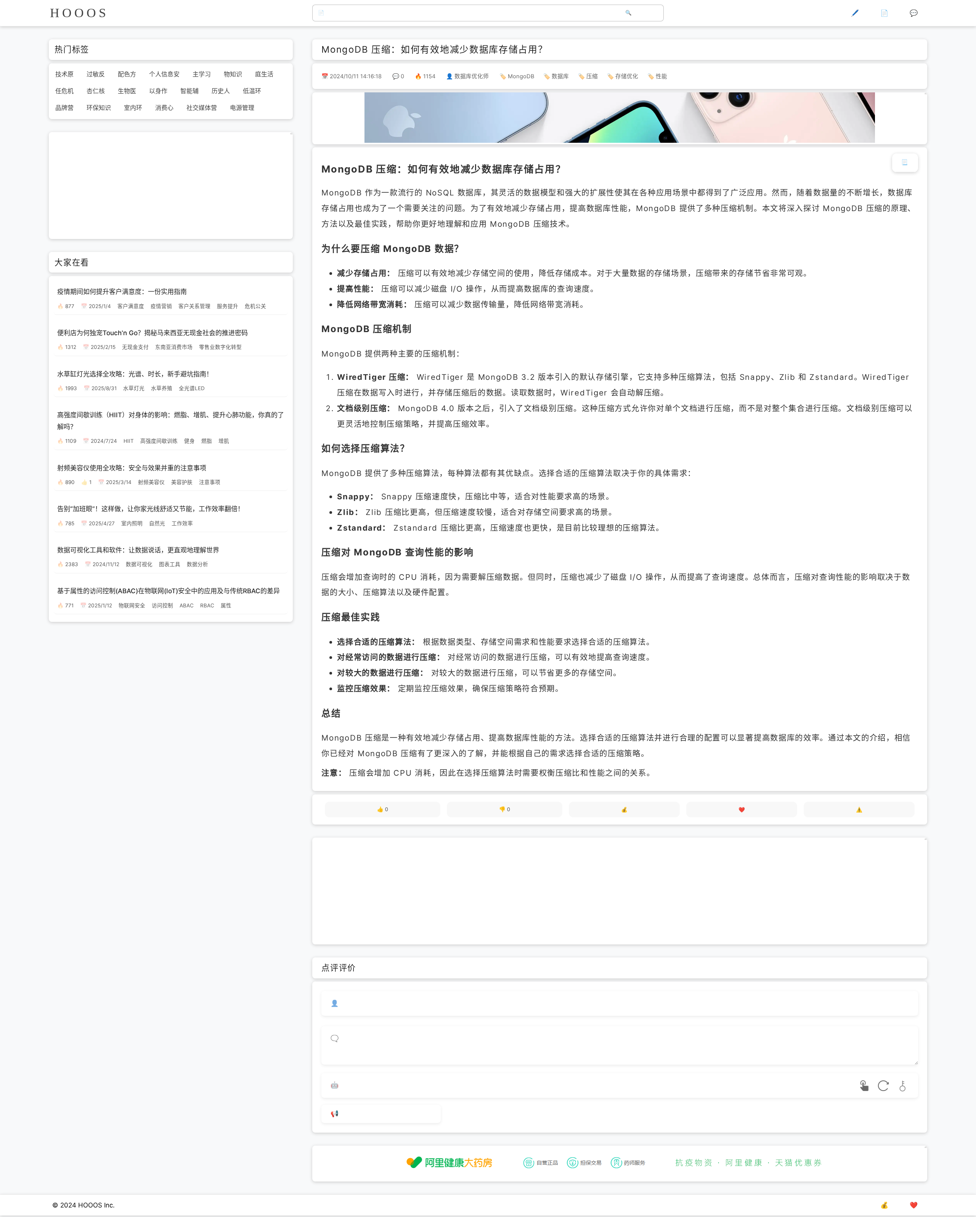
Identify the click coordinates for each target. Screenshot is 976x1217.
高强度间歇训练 (159, 441)
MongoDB (521, 76)
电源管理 (242, 107)
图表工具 (169, 564)
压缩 (592, 76)
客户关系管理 (194, 306)
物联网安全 (132, 605)
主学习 (202, 73)
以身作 (158, 91)
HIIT (129, 441)
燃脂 (206, 441)
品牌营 (64, 107)
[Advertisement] (620, 891)
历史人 (221, 91)
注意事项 (209, 482)
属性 (226, 605)
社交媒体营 (201, 107)
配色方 (127, 73)
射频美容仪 (151, 482)
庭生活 (264, 73)
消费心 (164, 107)
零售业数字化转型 (220, 347)
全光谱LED (192, 388)
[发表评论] (381, 1114)
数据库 (560, 76)
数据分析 (197, 564)
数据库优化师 (471, 76)
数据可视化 (139, 564)
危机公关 (255, 306)
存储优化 (626, 76)
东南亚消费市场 (174, 347)
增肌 (223, 441)
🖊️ (855, 13)
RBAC (207, 605)
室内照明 (132, 523)
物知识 (233, 73)
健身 (189, 441)
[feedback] (859, 809)
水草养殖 (161, 388)
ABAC (187, 605)
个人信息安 (164, 73)
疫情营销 (161, 306)
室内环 (133, 107)
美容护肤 (182, 482)
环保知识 (99, 107)
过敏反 (96, 73)
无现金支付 (135, 347)
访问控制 (162, 605)
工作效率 (182, 523)
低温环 (252, 91)
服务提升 (227, 306)
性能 (661, 76)
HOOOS (79, 13)
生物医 (127, 91)
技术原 (64, 73)
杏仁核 (96, 91)
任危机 (64, 91)
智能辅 (189, 91)
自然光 (157, 523)
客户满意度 (130, 306)
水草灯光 (133, 388)
